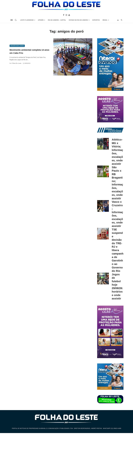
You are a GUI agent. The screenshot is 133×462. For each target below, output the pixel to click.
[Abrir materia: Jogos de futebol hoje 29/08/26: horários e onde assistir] (103, 278)
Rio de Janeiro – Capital (57, 20)
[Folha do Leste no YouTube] (69, 15)
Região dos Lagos (17, 45)
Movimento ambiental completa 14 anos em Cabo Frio (29, 51)
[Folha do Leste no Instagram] (66, 15)
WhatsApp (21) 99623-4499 (112, 428)
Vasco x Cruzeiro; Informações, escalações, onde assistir (117, 214)
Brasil (105, 20)
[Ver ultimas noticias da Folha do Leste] (110, 130)
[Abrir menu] (12, 20)
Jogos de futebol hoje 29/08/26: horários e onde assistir (117, 286)
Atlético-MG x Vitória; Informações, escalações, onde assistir (117, 151)
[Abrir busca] (121, 20)
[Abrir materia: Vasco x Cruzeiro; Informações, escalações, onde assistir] (103, 206)
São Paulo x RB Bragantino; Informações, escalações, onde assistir (117, 183)
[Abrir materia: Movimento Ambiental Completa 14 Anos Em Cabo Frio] (72, 57)
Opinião (41, 20)
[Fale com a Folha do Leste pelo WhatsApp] (110, 399)
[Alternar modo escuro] (15, 20)
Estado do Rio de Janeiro (78, 20)
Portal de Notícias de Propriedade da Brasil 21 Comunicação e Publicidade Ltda (42, 428)
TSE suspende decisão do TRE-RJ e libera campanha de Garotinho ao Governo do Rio (117, 250)
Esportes (96, 20)
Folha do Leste (16, 63)
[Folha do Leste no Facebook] (63, 15)
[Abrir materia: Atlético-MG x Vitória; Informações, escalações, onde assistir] (103, 144)
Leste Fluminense (27, 20)
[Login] (118, 20)
